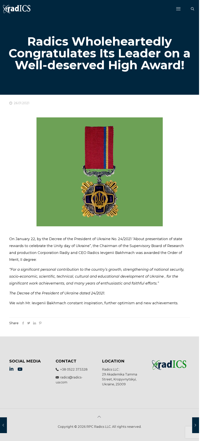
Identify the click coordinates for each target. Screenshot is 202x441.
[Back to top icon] (99, 417)
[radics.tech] (16, 9)
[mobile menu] (178, 9)
